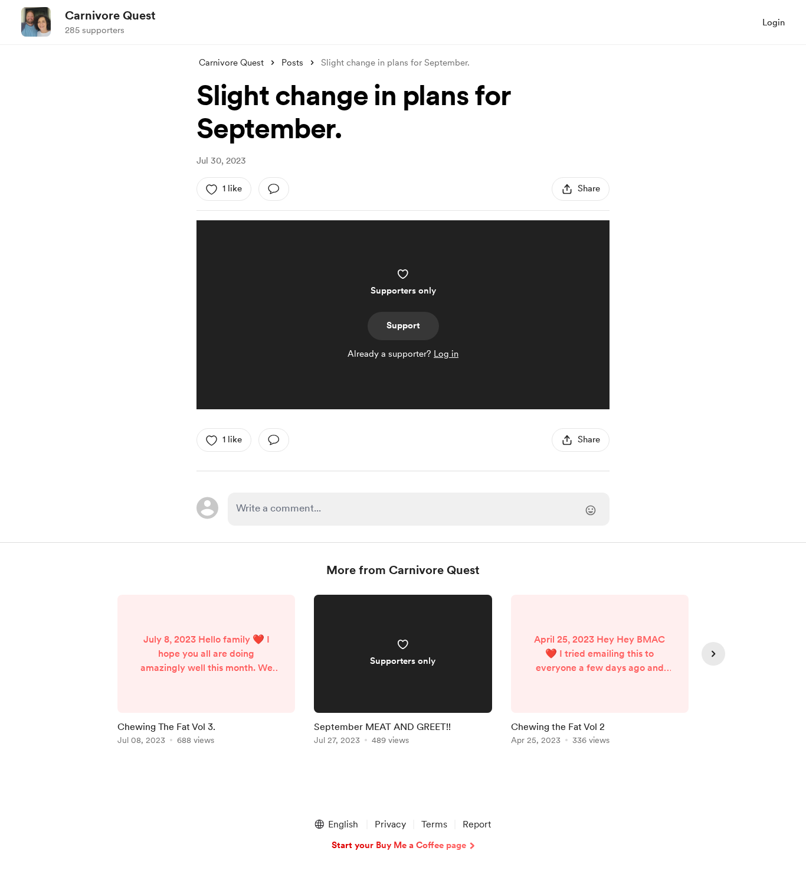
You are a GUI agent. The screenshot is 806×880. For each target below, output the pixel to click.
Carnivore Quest (110, 15)
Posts (292, 62)
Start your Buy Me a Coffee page (399, 845)
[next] (713, 654)
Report (477, 824)
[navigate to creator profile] (36, 22)
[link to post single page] (206, 672)
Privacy (390, 824)
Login (773, 22)
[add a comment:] (273, 189)
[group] (206, 672)
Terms (434, 824)
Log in (446, 353)
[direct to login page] (419, 509)
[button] (336, 824)
